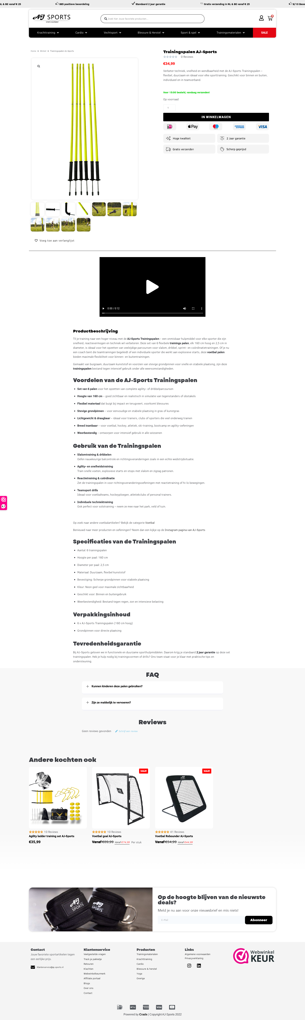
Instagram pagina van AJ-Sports (185, 530)
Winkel (43, 50)
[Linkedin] (199, 965)
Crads (143, 1014)
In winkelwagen (216, 117)
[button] (38, 66)
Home (33, 50)
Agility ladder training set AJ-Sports (51, 836)
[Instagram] (189, 965)
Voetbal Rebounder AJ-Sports (174, 836)
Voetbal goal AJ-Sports (106, 836)
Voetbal (150, 523)
